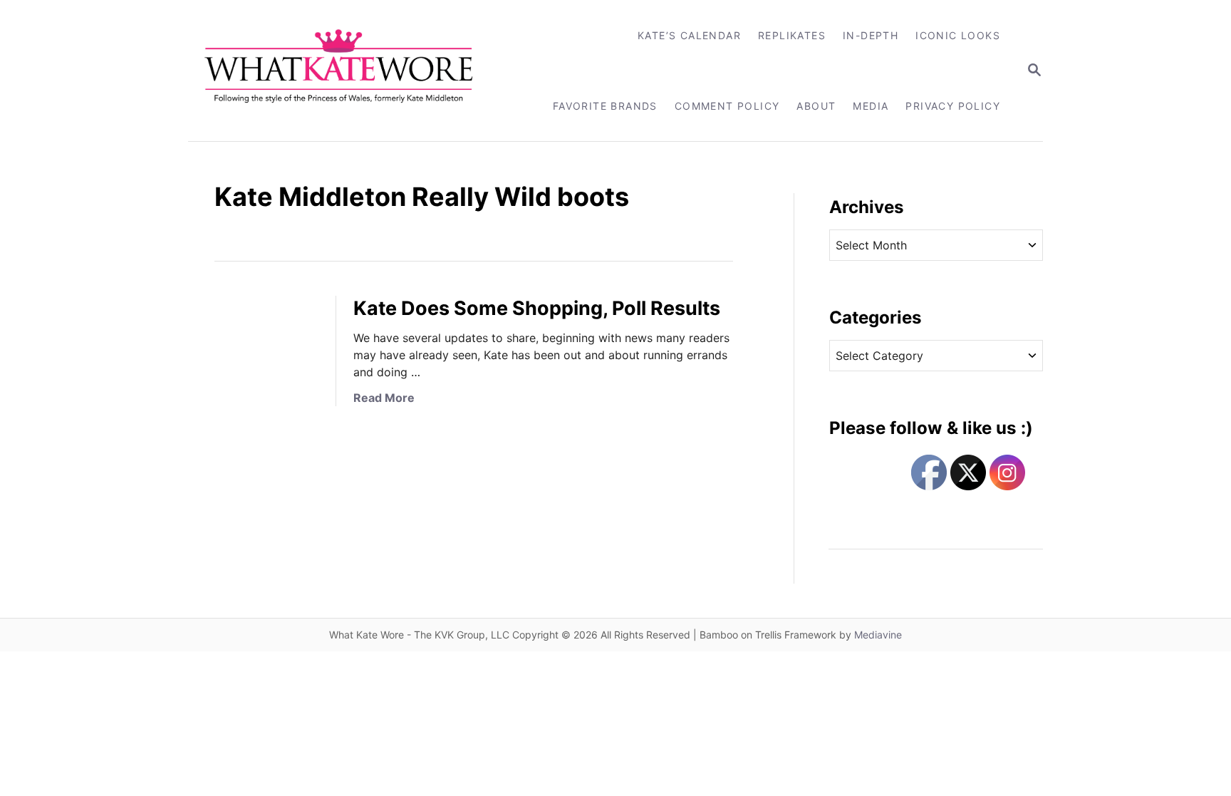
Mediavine (878, 635)
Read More (384, 398)
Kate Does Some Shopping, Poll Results (536, 308)
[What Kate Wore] (348, 70)
